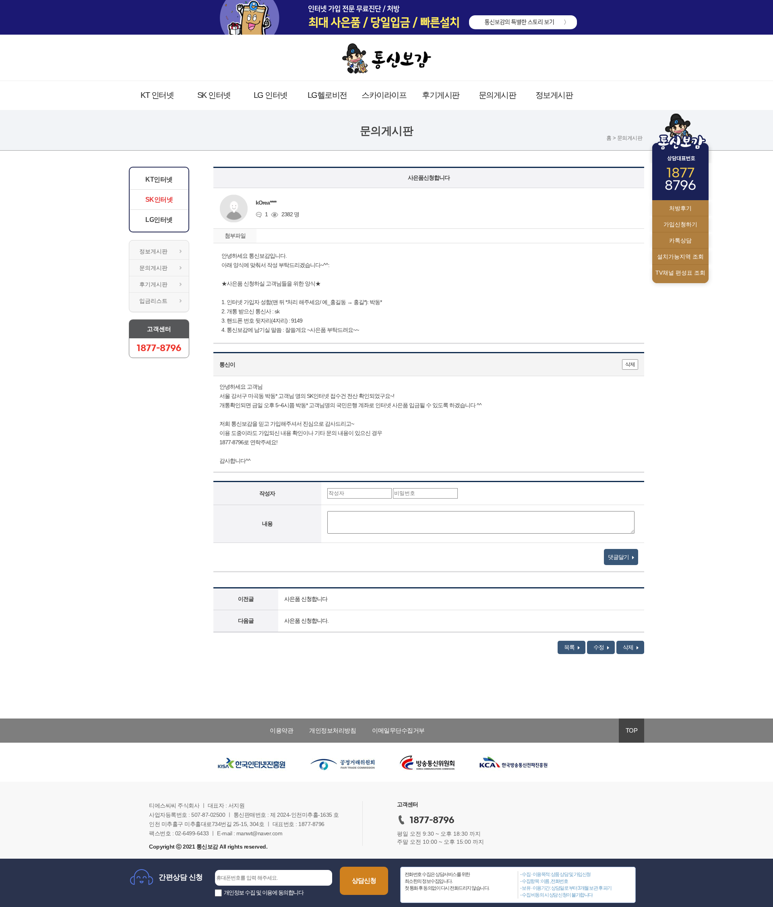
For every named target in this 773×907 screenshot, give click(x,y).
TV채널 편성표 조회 (680, 272)
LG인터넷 (159, 219)
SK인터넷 (159, 199)
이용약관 (281, 730)
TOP (632, 730)
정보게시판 (554, 95)
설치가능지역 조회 (680, 256)
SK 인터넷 (214, 95)
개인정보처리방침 (332, 730)
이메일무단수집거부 (398, 730)
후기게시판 (440, 95)
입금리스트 (153, 301)
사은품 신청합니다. (306, 620)
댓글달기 (619, 557)
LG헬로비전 (327, 95)
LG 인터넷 (270, 95)
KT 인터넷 (157, 95)
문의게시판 (497, 95)
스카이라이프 (384, 95)
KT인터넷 (159, 179)
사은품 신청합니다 (305, 599)
